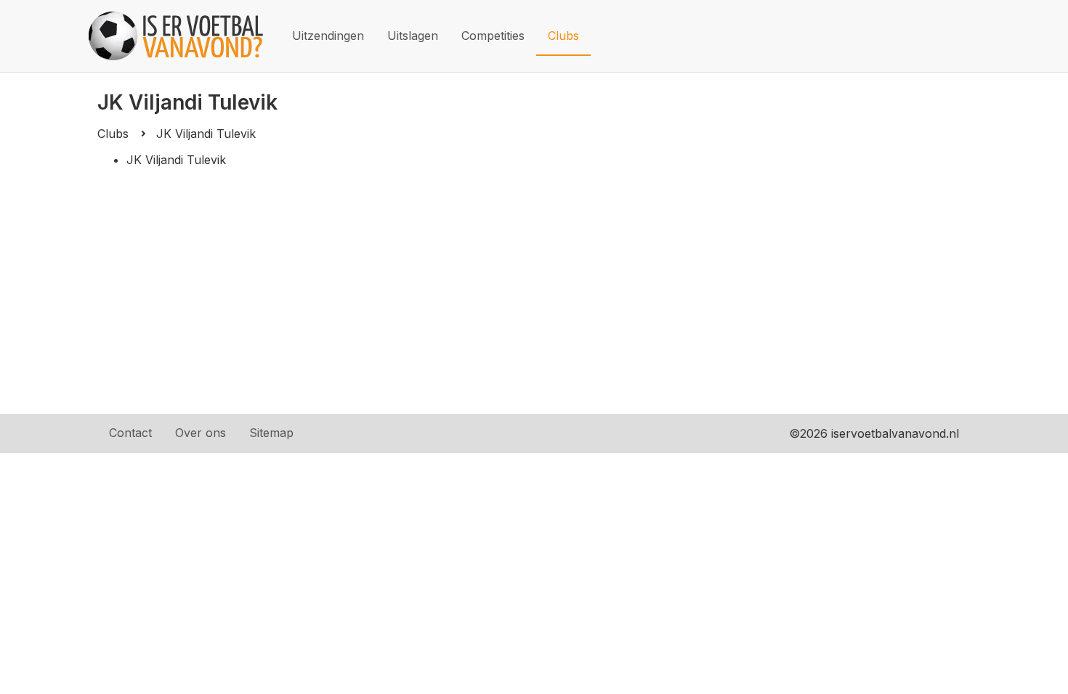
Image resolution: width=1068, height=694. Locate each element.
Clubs (563, 35)
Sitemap (271, 432)
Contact (130, 432)
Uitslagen (412, 35)
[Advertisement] (534, 305)
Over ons (200, 432)
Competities (493, 35)
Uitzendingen (328, 35)
